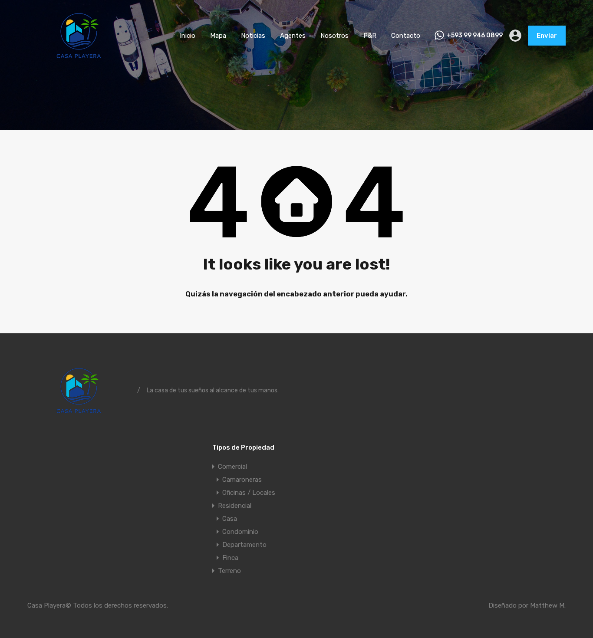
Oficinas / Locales (248, 493)
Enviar (547, 35)
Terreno (229, 571)
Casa (229, 519)
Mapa (218, 35)
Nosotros (334, 35)
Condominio (240, 532)
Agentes (293, 35)
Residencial (234, 506)
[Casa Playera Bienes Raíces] (79, 58)
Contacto (405, 35)
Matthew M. (548, 605)
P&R (369, 35)
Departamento (244, 545)
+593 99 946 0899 (475, 35)
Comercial (232, 466)
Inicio (187, 35)
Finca (230, 558)
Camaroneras (242, 479)
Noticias (253, 35)
